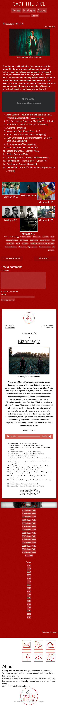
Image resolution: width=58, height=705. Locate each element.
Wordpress (41, 701)
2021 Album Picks (29, 523)
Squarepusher (32, 247)
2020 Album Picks (29, 527)
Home (16, 10)
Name (3, 294)
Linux (28, 701)
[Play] (8, 436)
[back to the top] (29, 318)
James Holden (44, 240)
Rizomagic (29, 341)
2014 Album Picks (29, 546)
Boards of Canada (12, 240)
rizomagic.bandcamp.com (29, 376)
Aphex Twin (36, 236)
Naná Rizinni (10, 328)
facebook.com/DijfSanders (29, 57)
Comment (5, 270)
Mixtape (29, 10)
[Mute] (49, 436)
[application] (29, 436)
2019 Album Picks (29, 530)
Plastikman (22, 247)
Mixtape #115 (13, 23)
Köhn (18, 243)
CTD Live (29, 556)
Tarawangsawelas (44, 247)
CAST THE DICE (29, 4)
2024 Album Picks (29, 514)
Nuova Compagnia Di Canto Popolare (42, 243)
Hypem (54, 632)
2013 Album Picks (29, 549)
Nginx (32, 701)
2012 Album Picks (29, 552)
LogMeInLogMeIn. (8, 639)
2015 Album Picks (29, 543)
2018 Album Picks (29, 533)
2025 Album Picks (29, 510)
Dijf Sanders (24, 240)
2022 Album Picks (29, 520)
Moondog (25, 243)
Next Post (45, 258)
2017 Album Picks (29, 536)
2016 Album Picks (29, 539)
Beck (52, 236)
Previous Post (12, 258)
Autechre (45, 236)
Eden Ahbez (34, 240)
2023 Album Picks (29, 517)
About (41, 10)
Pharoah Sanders (10, 247)
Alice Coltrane (26, 236)
